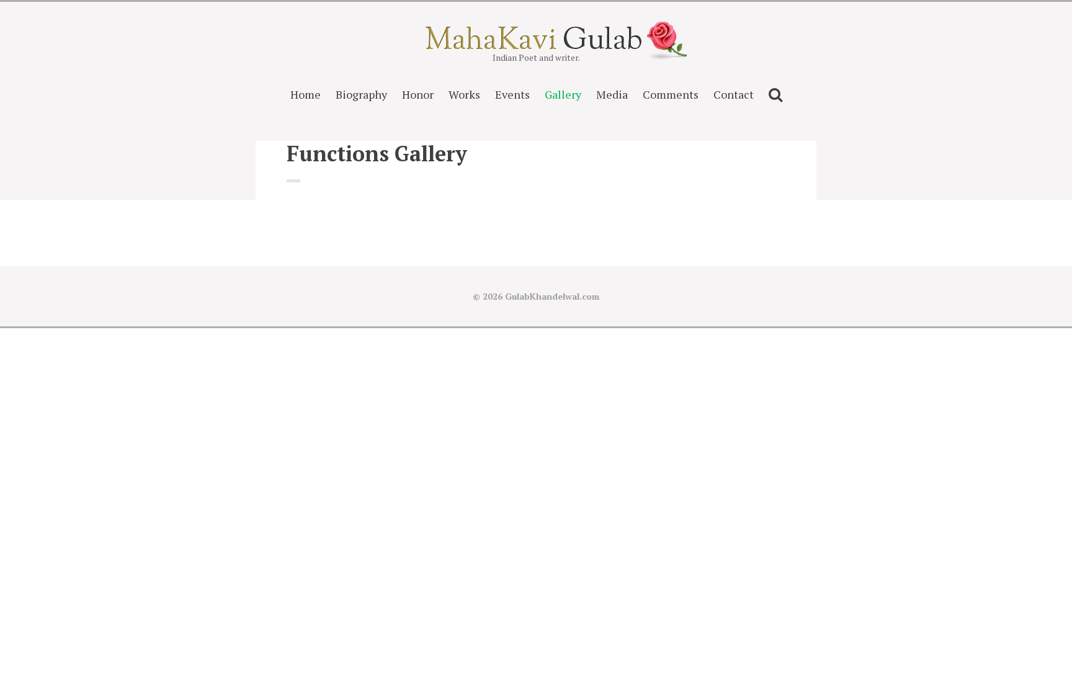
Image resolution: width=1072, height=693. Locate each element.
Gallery (563, 94)
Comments (671, 94)
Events (512, 94)
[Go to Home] (536, 45)
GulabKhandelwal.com (552, 296)
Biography (361, 94)
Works (464, 94)
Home (305, 94)
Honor (418, 94)
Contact (733, 94)
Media (612, 94)
